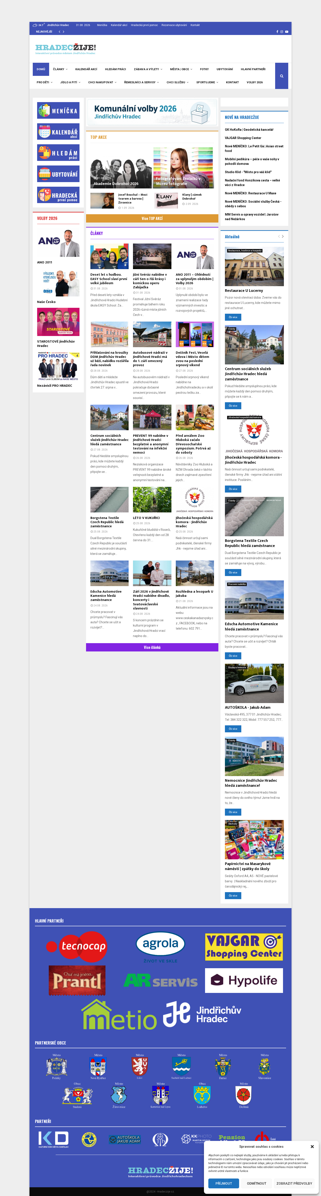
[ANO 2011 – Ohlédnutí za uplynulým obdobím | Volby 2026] (195, 256)
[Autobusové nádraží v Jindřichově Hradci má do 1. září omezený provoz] (152, 334)
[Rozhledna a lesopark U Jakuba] (195, 573)
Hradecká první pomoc (144, 25)
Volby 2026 (255, 82)
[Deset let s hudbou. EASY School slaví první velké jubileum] (109, 256)
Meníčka (102, 25)
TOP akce (98, 137)
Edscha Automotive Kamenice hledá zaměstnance (106, 596)
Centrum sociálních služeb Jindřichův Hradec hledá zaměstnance (109, 440)
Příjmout (224, 1184)
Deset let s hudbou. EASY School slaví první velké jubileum (108, 279)
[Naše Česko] (58, 282)
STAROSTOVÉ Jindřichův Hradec (56, 344)
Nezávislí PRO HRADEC (54, 386)
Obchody (232, 824)
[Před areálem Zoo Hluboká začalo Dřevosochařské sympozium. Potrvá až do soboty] (195, 417)
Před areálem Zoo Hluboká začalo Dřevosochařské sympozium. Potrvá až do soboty (193, 444)
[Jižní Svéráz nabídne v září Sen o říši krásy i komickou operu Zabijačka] (152, 256)
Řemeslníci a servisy (139, 82)
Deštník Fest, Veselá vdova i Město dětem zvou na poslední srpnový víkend (192, 359)
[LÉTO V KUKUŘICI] (152, 499)
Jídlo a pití (68, 82)
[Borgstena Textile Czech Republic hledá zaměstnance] (109, 499)
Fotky (204, 69)
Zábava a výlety (146, 69)
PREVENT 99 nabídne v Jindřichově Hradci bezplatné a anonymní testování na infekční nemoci (150, 444)
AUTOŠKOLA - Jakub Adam (248, 707)
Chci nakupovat (100, 82)
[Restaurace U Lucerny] (254, 266)
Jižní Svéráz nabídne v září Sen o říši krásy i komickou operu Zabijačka (150, 281)
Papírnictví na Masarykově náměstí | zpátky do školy (248, 866)
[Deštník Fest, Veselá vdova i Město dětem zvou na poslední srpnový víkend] (195, 334)
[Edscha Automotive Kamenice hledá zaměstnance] (109, 573)
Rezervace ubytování (174, 25)
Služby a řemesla (237, 667)
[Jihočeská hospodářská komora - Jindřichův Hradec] (195, 499)
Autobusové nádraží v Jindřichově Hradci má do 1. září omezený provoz (150, 359)
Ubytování (225, 69)
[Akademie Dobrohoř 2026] (121, 167)
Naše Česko (46, 302)
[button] (312, 1146)
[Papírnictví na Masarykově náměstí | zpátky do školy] (254, 839)
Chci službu (176, 82)
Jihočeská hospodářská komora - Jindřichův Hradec (194, 522)
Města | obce (179, 69)
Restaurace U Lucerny (244, 290)
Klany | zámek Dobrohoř (192, 196)
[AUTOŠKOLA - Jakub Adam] (254, 683)
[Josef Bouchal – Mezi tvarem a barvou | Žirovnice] (102, 201)
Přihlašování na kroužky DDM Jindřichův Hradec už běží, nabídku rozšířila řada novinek (109, 359)
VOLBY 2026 (47, 218)
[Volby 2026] (152, 112)
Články (58, 69)
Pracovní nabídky (237, 584)
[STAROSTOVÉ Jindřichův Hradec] (58, 322)
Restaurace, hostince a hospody (244, 250)
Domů (41, 69)
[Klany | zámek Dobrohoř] (166, 201)
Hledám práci (115, 69)
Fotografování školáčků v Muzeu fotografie (178, 181)
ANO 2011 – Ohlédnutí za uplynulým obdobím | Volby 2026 (194, 279)
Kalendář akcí (119, 25)
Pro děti (43, 82)
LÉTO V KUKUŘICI (146, 518)
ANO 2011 (44, 262)
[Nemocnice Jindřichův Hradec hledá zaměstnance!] (254, 756)
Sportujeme (205, 82)
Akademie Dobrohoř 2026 (116, 184)
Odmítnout (256, 1184)
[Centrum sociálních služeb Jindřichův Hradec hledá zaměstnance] (109, 417)
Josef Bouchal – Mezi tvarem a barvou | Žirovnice (132, 198)
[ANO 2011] (58, 242)
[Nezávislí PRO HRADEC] (58, 366)
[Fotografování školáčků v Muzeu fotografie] (183, 167)
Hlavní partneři (253, 69)
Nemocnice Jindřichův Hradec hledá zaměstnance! (251, 783)
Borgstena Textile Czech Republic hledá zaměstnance (107, 522)
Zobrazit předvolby (294, 1184)
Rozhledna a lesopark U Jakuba (194, 594)
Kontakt (195, 25)
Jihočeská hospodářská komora (244, 417)
